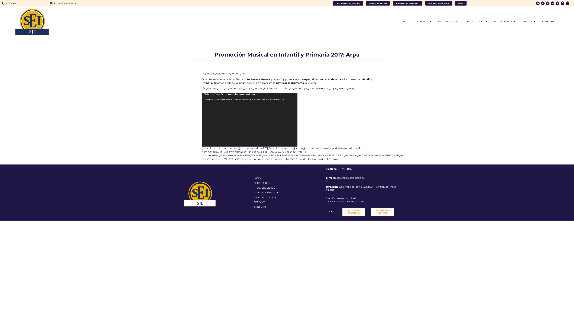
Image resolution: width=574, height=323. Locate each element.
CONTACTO (548, 21)
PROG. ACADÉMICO (474, 21)
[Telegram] (562, 3)
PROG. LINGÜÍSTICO (448, 21)
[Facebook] (538, 3)
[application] (249, 120)
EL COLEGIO (422, 21)
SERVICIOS (527, 21)
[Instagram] (547, 3)
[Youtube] (552, 3)
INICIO (406, 21)
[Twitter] (543, 3)
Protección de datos (354, 201)
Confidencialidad (335, 201)
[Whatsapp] (557, 3)
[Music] (567, 3)
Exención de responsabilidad (341, 198)
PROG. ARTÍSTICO (503, 21)
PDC (330, 211)
